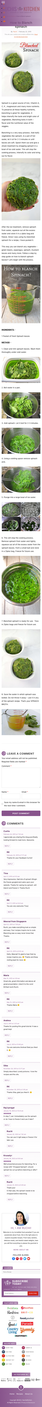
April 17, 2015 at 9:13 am (12, 876)
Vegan (26, 1356)
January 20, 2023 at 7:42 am (16, 1134)
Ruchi (15, 31)
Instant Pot (8, 1360)
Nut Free (7, 1364)
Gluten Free (8, 1356)
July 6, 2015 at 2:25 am (11, 1023)
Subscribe (33, 1293)
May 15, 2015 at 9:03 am (15, 1002)
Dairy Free (8, 1347)
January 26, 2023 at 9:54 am (13, 1158)
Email (25, 792)
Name (5, 792)
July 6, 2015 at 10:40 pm (15, 1044)
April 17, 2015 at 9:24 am (15, 903)
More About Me (21, 1250)
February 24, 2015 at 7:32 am (13, 834)
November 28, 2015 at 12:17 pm (14, 1068)
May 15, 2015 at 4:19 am (12, 978)
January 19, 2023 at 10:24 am (13, 1111)
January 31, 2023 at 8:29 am (16, 1185)
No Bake (27, 1360)
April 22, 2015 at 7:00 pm (12, 924)
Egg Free (7, 1351)
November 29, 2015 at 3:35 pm (17, 1089)
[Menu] (3, 2)
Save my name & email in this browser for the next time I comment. (22, 804)
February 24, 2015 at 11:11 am (16, 855)
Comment (7, 766)
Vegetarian (28, 1351)
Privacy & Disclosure (28, 1402)
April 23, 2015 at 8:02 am (15, 951)
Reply (7, 846)
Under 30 (27, 1347)
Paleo (26, 1364)
